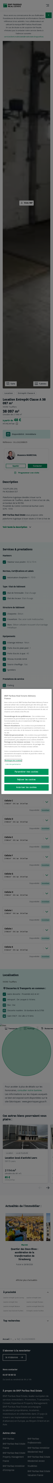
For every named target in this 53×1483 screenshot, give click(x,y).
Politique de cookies (13, 760)
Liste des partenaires (13, 764)
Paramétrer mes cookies (26, 772)
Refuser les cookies (26, 780)
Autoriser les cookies (26, 787)
